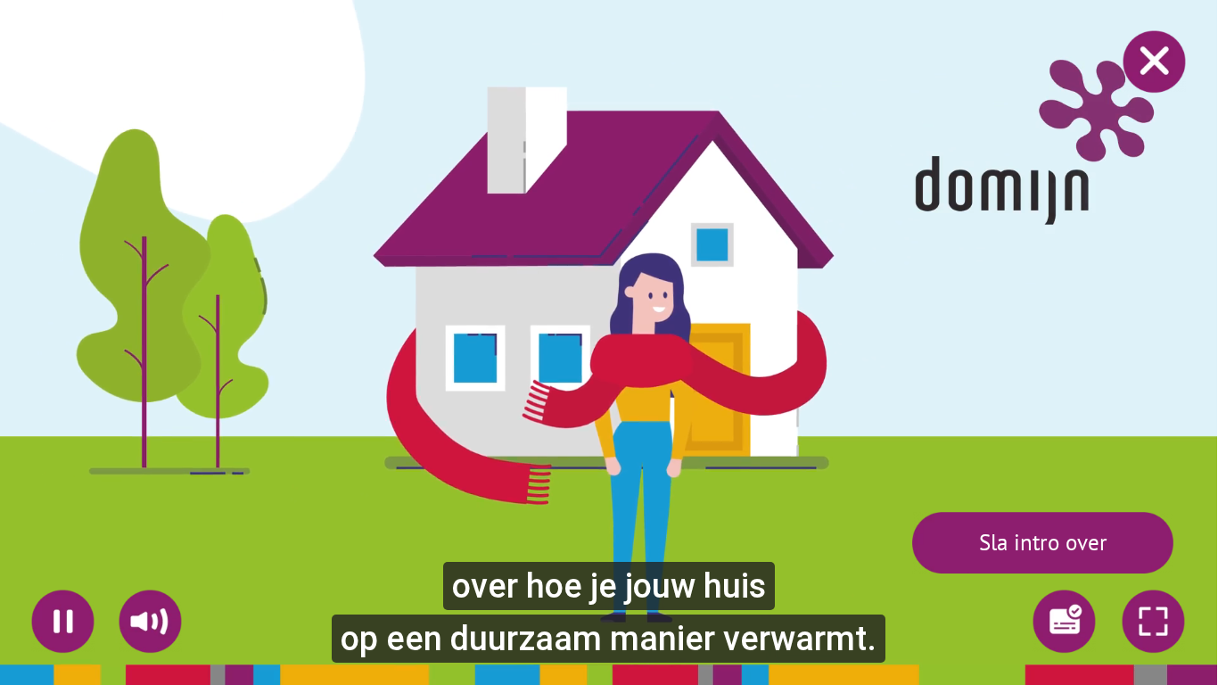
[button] (1042, 543)
